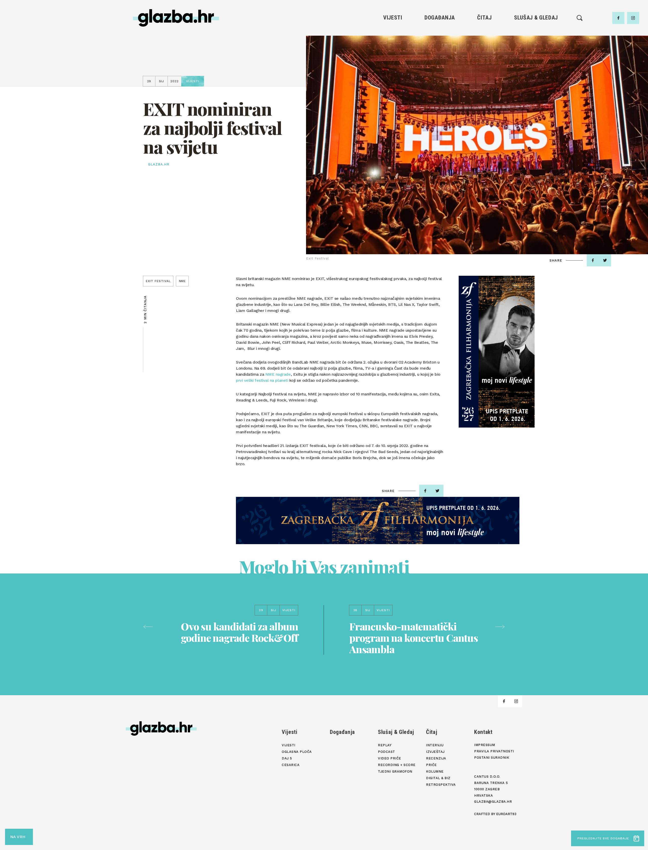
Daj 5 (393, 67)
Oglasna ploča (392, 41)
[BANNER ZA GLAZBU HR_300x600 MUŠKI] (497, 352)
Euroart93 (506, 814)
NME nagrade (278, 374)
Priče (484, 58)
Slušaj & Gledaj (536, 17)
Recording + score (536, 67)
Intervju (485, 33)
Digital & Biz (484, 76)
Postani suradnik (491, 757)
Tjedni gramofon (536, 41)
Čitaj (484, 17)
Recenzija (484, 50)
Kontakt (483, 732)
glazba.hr (158, 164)
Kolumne (484, 67)
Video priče (536, 58)
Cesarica (392, 58)
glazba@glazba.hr (493, 801)
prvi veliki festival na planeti (262, 380)
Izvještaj (484, 41)
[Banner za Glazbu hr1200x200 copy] (377, 520)
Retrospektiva (484, 84)
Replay (536, 33)
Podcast (536, 50)
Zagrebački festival (393, 50)
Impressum (484, 745)
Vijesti (392, 17)
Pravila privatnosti (494, 751)
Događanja (439, 17)
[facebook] (618, 18)
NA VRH (17, 836)
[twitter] (605, 260)
